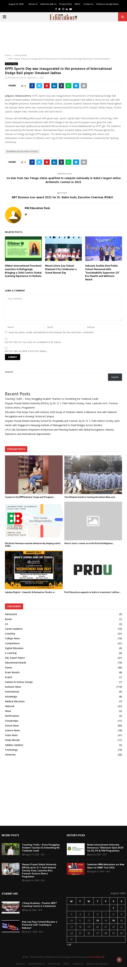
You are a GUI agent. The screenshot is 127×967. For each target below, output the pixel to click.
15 (113, 920)
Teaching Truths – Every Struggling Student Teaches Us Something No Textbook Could (51, 398)
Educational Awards (15, 662)
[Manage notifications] (119, 959)
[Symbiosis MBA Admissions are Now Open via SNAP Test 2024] (76, 869)
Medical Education (15, 701)
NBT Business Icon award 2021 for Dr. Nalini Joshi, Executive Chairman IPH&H (63, 197)
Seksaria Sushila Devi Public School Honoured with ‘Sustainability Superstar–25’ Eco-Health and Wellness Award (102, 272)
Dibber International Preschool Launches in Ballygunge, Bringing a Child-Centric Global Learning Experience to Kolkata (23, 271)
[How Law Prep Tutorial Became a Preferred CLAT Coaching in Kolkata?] (11, 926)
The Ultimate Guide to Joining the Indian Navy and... (90, 497)
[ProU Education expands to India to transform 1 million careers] (93, 570)
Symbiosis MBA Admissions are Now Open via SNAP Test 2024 (105, 866)
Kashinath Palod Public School (22, 151)
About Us (33, 4)
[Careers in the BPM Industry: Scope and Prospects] (34, 474)
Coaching (10, 633)
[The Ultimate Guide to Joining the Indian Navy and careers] (93, 474)
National (9, 706)
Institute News (13, 686)
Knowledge (11, 696)
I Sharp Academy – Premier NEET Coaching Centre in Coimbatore (39, 904)
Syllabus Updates (14, 745)
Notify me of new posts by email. (26, 351)
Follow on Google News (107, 4)
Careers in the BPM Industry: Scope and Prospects (29, 497)
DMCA (77, 4)
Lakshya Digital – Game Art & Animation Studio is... (30, 592)
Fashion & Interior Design (19, 682)
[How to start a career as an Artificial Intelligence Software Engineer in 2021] (93, 521)
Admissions (11, 614)
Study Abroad (12, 740)
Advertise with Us (48, 4)
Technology (11, 749)
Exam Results (12, 672)
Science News (12, 730)
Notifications (12, 715)
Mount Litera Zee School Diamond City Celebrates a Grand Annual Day (61, 269)
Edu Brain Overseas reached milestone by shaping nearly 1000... (32, 544)
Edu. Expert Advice (15, 657)
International (12, 691)
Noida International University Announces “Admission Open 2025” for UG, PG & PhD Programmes (105, 847)
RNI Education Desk (17, 77)
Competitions (12, 643)
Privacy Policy (65, 4)
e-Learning (11, 653)
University (10, 754)
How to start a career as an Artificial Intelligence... (89, 543)
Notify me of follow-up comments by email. (33, 342)
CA (6, 623)
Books (8, 619)
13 (97, 920)
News (8, 711)
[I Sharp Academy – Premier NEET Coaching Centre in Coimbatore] (11, 907)
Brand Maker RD (97, 957)
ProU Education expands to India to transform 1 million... (92, 592)
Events (8, 667)
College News (12, 638)
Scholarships (11, 720)
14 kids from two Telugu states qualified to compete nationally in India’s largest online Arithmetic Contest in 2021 (63, 180)
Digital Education (14, 648)
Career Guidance (14, 628)
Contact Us (88, 4)
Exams (8, 677)
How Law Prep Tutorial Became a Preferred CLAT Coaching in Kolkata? (39, 924)
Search (9, 371)
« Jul (69, 944)
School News (11, 64)
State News (11, 735)
